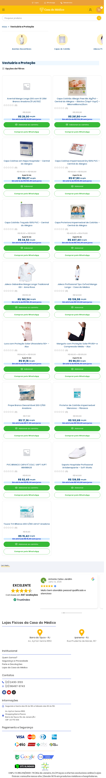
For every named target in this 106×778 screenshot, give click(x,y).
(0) (16, 105)
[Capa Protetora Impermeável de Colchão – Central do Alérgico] (77, 210)
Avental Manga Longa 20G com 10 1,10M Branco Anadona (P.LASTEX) (26, 100)
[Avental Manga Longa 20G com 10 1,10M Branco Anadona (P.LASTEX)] (26, 86)
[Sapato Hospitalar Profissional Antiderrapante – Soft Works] (77, 452)
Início (4, 26)
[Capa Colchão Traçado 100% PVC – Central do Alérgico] (26, 210)
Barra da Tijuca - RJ (40, 637)
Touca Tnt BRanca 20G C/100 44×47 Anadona (27, 523)
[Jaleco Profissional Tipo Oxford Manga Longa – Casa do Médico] (77, 272)
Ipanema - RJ (82, 637)
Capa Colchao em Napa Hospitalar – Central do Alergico (27, 162)
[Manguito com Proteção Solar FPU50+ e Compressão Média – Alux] (77, 331)
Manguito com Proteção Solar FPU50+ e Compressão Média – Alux (77, 345)
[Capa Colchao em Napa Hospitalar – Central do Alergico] (26, 148)
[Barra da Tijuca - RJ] (39, 632)
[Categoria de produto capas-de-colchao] (62, 42)
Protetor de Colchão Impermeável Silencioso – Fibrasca (77, 407)
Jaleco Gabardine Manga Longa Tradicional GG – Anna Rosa (27, 286)
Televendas (67, 3)
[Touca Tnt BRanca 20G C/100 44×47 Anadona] (26, 511)
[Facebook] (4, 692)
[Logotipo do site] (52, 9)
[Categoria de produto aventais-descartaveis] (21, 42)
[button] (27, 124)
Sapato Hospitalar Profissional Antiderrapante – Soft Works (77, 466)
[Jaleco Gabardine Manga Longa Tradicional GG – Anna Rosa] (26, 272)
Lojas (37, 3)
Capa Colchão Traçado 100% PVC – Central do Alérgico (27, 224)
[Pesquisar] (99, 18)
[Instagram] (14, 692)
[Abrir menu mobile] (3, 9)
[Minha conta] (90, 9)
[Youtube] (9, 692)
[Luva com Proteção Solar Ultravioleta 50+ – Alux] (26, 331)
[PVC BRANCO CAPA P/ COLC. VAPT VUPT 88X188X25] (26, 452)
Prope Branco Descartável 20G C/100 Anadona (26, 407)
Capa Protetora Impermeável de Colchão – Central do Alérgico (77, 224)
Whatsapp (51, 3)
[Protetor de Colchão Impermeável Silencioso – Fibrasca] (77, 393)
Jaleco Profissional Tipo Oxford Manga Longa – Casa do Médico (77, 286)
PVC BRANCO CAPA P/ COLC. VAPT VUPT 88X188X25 (27, 466)
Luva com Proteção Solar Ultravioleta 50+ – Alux (26, 345)
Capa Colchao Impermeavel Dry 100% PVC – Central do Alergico (77, 162)
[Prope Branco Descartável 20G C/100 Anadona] (26, 393)
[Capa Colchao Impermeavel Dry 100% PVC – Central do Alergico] (77, 148)
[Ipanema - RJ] (81, 632)
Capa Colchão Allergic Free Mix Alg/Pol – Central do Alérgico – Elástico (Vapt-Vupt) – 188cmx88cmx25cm (77, 101)
